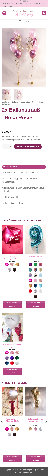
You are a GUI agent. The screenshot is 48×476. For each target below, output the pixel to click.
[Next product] (4, 126)
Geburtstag (25, 102)
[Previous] (6, 58)
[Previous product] (9, 126)
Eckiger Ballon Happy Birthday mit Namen (12, 258)
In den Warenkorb (28, 147)
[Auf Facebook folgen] (20, 1)
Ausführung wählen (12, 304)
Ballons (15, 102)
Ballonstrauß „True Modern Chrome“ (35, 420)
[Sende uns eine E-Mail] (25, 1)
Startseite (6, 102)
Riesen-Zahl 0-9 (35, 257)
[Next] (42, 58)
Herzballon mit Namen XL (12, 346)
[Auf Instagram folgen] (23, 1)
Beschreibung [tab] (10, 167)
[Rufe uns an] (27, 1)
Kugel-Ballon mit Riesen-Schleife (12, 420)
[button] (4, 13)
